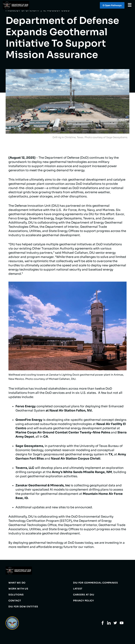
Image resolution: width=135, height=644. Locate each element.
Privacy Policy (83, 600)
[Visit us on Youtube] (121, 624)
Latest (77, 588)
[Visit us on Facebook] (102, 624)
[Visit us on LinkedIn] (109, 624)
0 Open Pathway (112, 5)
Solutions (16, 594)
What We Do (16, 582)
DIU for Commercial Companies (95, 582)
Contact (14, 600)
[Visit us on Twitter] (115, 624)
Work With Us (18, 588)
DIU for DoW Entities (23, 606)
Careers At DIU (83, 594)
